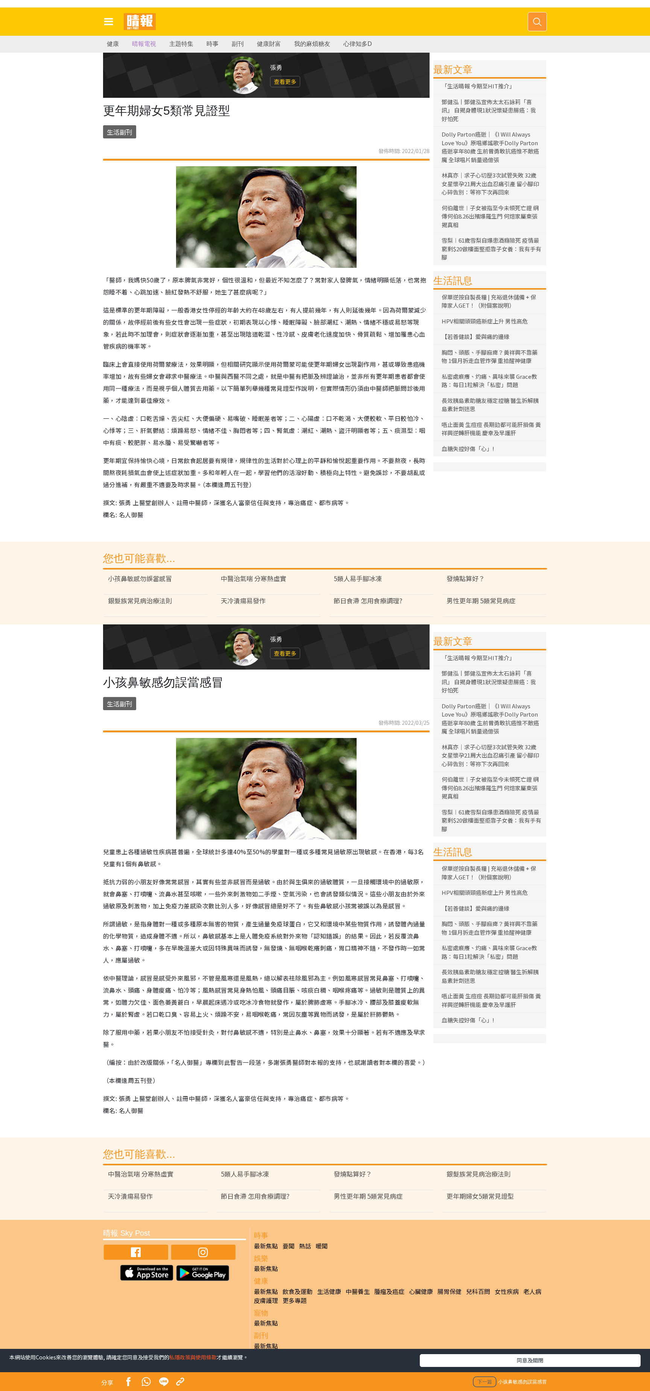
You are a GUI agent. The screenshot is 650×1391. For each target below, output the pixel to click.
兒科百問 (478, 1291)
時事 (213, 44)
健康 (113, 44)
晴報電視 (144, 44)
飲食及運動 (297, 1291)
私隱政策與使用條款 (193, 1357)
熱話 (305, 1245)
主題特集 (181, 44)
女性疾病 (507, 1291)
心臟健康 (421, 1291)
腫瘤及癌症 (389, 1291)
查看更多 (285, 81)
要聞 (288, 1245)
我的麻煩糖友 (312, 44)
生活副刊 (119, 132)
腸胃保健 (449, 1291)
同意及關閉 (530, 1360)
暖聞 (322, 1245)
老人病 (532, 1291)
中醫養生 (358, 1291)
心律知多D (357, 44)
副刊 (238, 44)
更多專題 (294, 1300)
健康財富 (269, 44)
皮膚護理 (266, 1300)
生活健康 (329, 1291)
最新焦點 (266, 1245)
